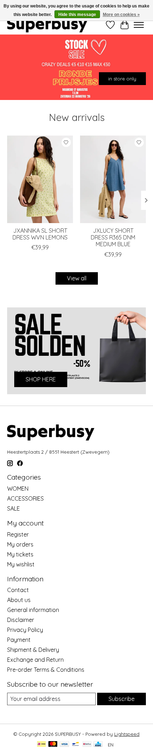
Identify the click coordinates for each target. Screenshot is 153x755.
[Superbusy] (47, 24)
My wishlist (21, 564)
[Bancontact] (75, 744)
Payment (19, 639)
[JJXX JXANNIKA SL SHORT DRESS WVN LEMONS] (40, 179)
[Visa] (64, 744)
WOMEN (17, 488)
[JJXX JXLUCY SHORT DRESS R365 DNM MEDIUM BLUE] (113, 179)
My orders (20, 544)
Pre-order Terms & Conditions (45, 669)
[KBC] (98, 744)
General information (33, 609)
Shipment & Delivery (33, 649)
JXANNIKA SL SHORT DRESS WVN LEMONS (40, 234)
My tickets (20, 554)
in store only (122, 78)
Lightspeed (126, 734)
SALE (13, 508)
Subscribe (121, 698)
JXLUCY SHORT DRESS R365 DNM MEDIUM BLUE (113, 237)
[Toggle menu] (139, 25)
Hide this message (77, 14)
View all (76, 278)
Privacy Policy (25, 629)
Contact (18, 589)
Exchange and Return (35, 659)
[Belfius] (87, 744)
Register (18, 534)
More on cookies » (121, 14)
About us (19, 599)
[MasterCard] (53, 744)
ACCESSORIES (25, 498)
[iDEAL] (41, 744)
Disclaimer (20, 619)
